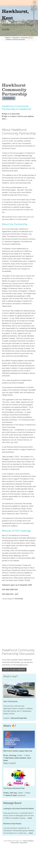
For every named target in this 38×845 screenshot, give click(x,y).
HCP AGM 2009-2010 (10, 589)
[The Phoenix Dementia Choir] (19, 777)
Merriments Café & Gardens (15, 758)
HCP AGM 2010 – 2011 (10, 594)
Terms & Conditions (28, 841)
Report (30, 37)
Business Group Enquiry (12, 823)
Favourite (8, 98)
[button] (34, 2)
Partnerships (19, 599)
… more (29, 818)
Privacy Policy (23, 842)
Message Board (12, 802)
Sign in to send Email (12, 114)
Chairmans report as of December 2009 (17, 585)
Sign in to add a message (14, 669)
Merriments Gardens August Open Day (17, 751)
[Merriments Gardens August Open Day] (19, 739)
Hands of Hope (11, 795)
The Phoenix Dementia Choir (14, 788)
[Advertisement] (19, 62)
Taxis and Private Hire (19, 718)
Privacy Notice (15, 842)
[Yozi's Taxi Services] (19, 690)
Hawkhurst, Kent (15, 14)
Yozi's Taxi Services (10, 701)
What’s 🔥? (9, 725)
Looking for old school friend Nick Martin (18, 808)
